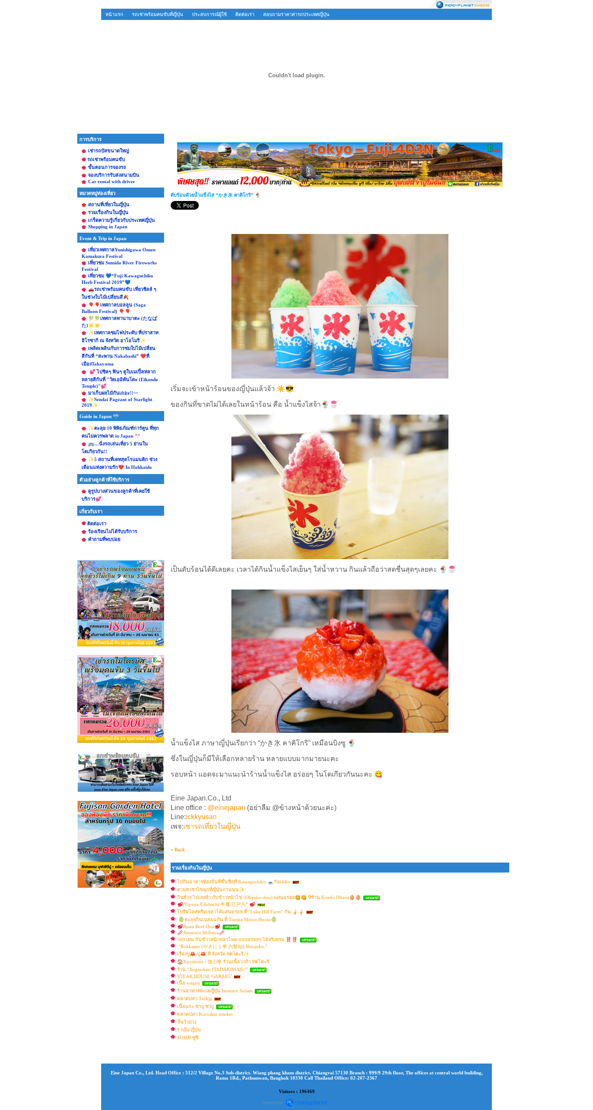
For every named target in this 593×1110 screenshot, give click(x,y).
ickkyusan (202, 816)
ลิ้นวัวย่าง (186, 1021)
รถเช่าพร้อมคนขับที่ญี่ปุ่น (157, 14)
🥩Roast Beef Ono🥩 (199, 926)
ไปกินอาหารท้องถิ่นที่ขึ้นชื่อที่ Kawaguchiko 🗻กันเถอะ (233, 881)
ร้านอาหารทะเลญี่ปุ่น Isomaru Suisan (215, 990)
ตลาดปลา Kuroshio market (205, 1014)
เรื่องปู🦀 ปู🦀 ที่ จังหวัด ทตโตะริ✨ (213, 953)
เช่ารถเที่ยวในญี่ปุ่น (211, 826)
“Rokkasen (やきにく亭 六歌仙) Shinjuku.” (222, 946)
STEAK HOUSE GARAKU (204, 976)
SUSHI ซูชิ (187, 1037)
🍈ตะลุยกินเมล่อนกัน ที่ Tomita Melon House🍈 (227, 919)
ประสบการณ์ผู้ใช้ (209, 14)
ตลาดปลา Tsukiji (194, 998)
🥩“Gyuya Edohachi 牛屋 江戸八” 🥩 (216, 904)
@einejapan (226, 807)
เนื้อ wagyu (188, 982)
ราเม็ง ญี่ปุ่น (189, 1029)
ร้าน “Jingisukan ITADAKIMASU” (213, 969)
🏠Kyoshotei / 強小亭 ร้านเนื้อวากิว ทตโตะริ (223, 961)
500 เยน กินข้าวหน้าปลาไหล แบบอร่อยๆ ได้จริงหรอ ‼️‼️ (237, 939)
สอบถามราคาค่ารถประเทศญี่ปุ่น (296, 14)
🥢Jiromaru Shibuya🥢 (201, 932)
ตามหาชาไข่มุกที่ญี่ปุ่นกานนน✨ (211, 889)
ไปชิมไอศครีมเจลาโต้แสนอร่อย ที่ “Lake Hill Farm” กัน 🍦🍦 (240, 911)
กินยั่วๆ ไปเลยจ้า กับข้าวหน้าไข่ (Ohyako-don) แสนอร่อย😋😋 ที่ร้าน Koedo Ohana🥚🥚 (269, 897)
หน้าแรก (114, 14)
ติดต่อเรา (244, 14)
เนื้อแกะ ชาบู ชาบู (195, 1006)
